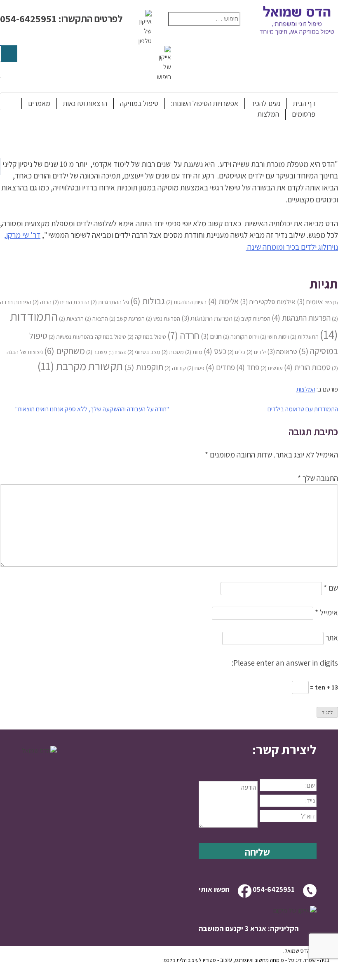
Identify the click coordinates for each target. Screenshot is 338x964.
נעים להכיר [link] (265, 103)
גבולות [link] (147, 301)
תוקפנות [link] (143, 367)
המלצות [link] (268, 114)
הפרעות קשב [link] (252, 318)
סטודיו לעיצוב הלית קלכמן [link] (189, 960)
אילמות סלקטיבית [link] (268, 301)
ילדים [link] (256, 352)
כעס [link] (215, 351)
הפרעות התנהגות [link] (301, 317)
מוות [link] (193, 352)
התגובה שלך (318, 478)
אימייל (326, 612)
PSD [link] (331, 302)
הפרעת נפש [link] (163, 318)
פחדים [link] (220, 367)
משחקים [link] (64, 351)
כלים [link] (236, 352)
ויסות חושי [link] (274, 336)
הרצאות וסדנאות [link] (85, 103)
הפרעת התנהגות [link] (206, 318)
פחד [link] (247, 367)
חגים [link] (211, 336)
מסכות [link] (173, 352)
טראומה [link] (282, 351)
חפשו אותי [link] (214, 889)
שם (331, 587)
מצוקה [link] (117, 352)
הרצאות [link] (71, 318)
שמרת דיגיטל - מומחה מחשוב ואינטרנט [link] (275, 960)
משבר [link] (96, 352)
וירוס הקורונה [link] (241, 336)
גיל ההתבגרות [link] (110, 302)
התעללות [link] (304, 336)
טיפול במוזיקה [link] (139, 103)
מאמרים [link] (39, 103)
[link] (258, 750)
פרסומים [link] (303, 114)
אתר (331, 637)
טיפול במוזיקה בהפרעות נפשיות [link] (87, 336)
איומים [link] (310, 301)
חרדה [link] (183, 335)
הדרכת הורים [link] (71, 302)
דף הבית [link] (304, 103)
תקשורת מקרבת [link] (80, 366)
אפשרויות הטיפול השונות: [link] (204, 103)
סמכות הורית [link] (307, 367)
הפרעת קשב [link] (127, 318)
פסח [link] (195, 368)
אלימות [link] (223, 301)
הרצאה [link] (96, 318)
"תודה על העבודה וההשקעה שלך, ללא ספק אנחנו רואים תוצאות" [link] (92, 409)
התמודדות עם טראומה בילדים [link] (303, 409)
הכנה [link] (42, 302)
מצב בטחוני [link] (143, 352)
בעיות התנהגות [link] (186, 302)
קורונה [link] (175, 368)
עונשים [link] (272, 368)
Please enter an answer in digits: (285, 662)
